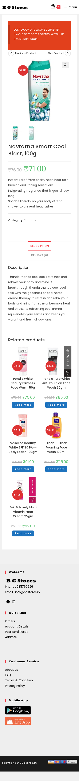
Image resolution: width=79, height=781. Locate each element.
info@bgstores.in (27, 592)
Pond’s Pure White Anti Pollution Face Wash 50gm (56, 383)
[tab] (39, 246)
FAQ (8, 675)
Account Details (16, 626)
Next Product (56, 53)
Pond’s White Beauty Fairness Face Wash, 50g (23, 383)
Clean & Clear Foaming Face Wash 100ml (56, 447)
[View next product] (68, 53)
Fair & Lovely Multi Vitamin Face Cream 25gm (22, 511)
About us (11, 670)
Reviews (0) (39, 255)
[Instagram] (13, 602)
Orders (10, 621)
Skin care (30, 220)
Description (39, 246)
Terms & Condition (19, 680)
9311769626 (25, 586)
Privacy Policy (15, 686)
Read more (23, 405)
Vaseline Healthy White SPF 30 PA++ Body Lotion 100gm (23, 447)
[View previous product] (11, 53)
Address (11, 637)
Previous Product (25, 53)
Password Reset (16, 632)
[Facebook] (8, 602)
